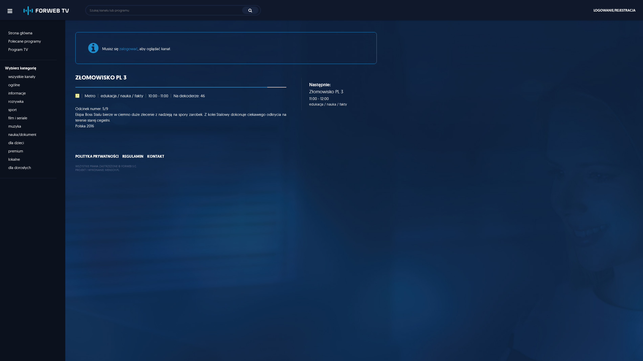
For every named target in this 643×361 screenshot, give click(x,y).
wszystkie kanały (21, 76)
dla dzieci (16, 142)
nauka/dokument (22, 134)
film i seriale (17, 118)
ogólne (14, 84)
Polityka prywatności (97, 156)
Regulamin (132, 156)
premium (15, 151)
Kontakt (155, 156)
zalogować (128, 48)
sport (12, 109)
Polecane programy (24, 41)
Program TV (18, 49)
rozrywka (16, 101)
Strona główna (20, 33)
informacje (17, 93)
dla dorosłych (19, 167)
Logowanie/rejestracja (614, 10)
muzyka (14, 126)
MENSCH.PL (112, 170)
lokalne (14, 159)
